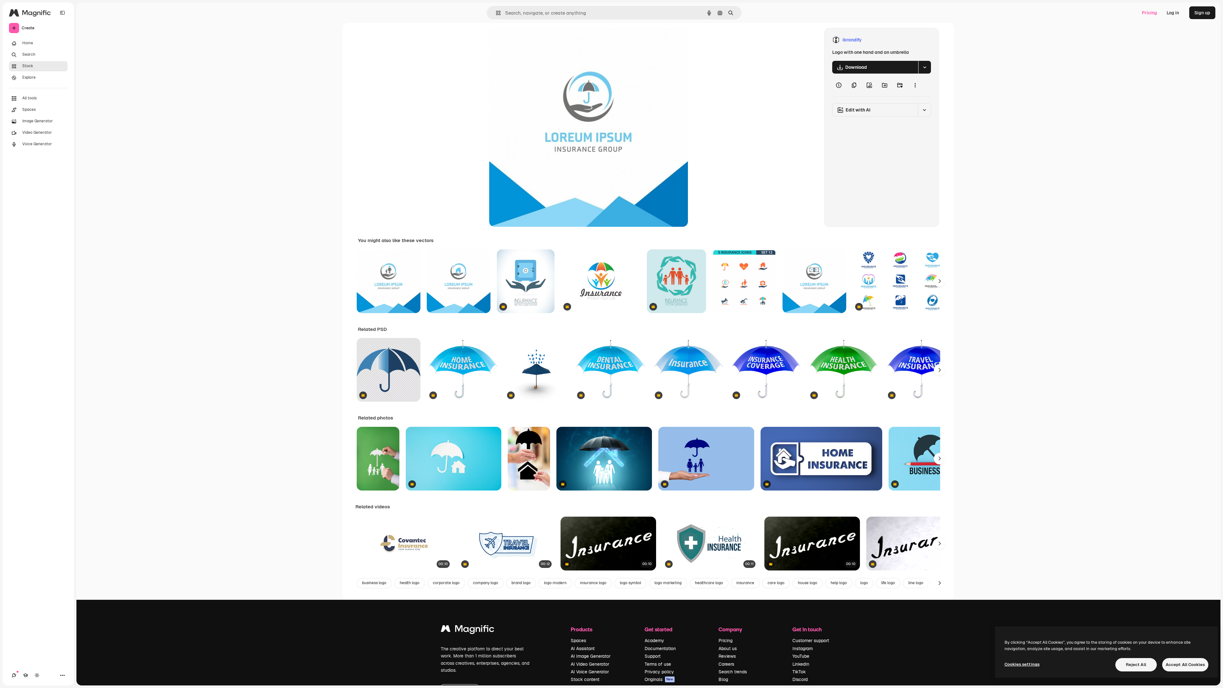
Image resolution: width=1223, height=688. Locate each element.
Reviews (727, 656)
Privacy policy (659, 672)
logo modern (555, 582)
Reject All (1136, 664)
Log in (1173, 13)
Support (653, 656)
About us (728, 648)
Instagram (802, 648)
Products (581, 629)
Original (530, 40)
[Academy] (25, 675)
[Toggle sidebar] (62, 13)
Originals (659, 679)
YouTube (800, 656)
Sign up (1202, 13)
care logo (776, 582)
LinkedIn (800, 664)
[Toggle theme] (37, 675)
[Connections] (14, 675)
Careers (726, 664)
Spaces (578, 640)
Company (730, 629)
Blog (723, 679)
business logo (374, 582)
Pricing (1149, 13)
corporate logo (446, 582)
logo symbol (630, 582)
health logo (409, 582)
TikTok (799, 672)
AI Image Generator (591, 656)
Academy (654, 640)
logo (864, 582)
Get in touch (807, 629)
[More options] (915, 85)
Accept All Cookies (1185, 664)
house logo (807, 582)
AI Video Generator (590, 664)
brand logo (521, 582)
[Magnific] (467, 630)
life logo (888, 582)
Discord (800, 679)
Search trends (733, 672)
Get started (658, 629)
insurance (745, 582)
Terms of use (658, 664)
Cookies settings (1022, 664)
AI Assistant (583, 648)
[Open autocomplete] (495, 13)
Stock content (585, 679)
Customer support (810, 640)
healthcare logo (709, 582)
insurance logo (593, 582)
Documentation (660, 648)
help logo (839, 582)
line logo (915, 582)
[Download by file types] (924, 67)
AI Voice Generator (590, 672)
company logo (485, 582)
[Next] (939, 281)
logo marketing (668, 582)
